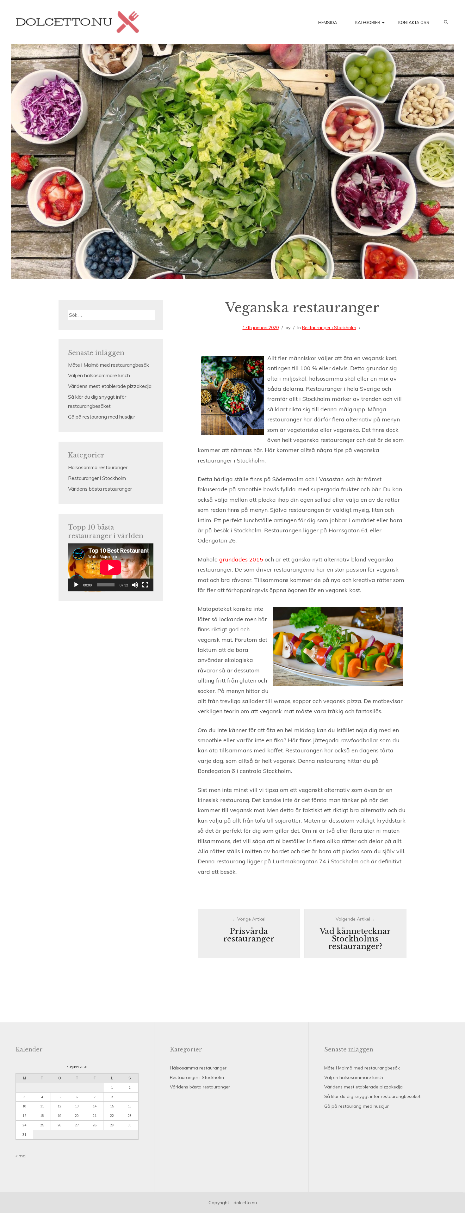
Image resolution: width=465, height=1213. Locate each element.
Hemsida (327, 22)
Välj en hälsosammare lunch (99, 375)
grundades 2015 (241, 559)
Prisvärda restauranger (248, 935)
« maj (21, 1156)
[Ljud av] (135, 585)
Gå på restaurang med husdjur (101, 417)
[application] (110, 567)
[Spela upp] (76, 585)
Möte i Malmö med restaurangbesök (108, 365)
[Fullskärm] (145, 585)
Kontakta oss (413, 22)
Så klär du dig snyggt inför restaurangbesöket (372, 1096)
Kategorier (367, 22)
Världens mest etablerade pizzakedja (110, 386)
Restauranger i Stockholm (329, 327)
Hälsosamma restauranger (97, 467)
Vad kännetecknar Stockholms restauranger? (355, 939)
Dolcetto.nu (77, 22)
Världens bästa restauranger (100, 489)
